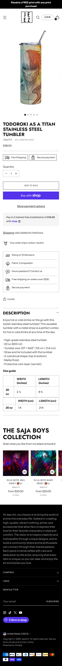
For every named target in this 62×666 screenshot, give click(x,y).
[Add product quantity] (16, 173)
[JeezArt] (26, 17)
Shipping (8, 232)
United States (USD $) (17, 634)
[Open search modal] (37, 17)
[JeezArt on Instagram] (5, 613)
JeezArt (7, 139)
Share (11, 299)
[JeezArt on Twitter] (16, 613)
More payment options (31, 206)
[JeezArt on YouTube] (21, 613)
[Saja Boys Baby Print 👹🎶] (43, 463)
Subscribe (52, 601)
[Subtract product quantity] (6, 173)
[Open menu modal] (4, 17)
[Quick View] (25, 472)
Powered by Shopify (12, 645)
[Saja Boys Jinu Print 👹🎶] (16, 463)
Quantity (8, 166)
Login (47, 17)
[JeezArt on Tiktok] (10, 613)
